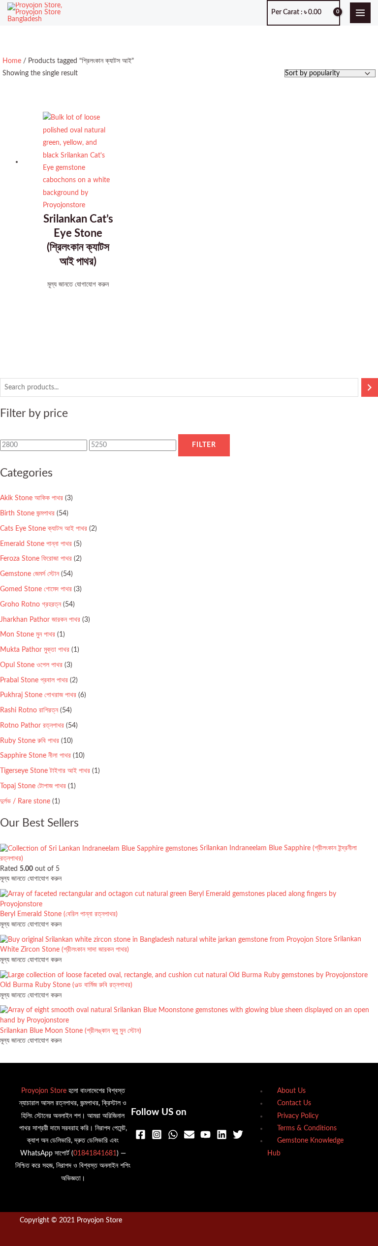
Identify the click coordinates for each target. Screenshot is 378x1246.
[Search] (369, 387)
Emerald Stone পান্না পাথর (36, 544)
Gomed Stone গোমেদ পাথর (36, 589)
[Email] (189, 1134)
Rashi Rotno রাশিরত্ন (29, 710)
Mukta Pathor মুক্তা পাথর (34, 649)
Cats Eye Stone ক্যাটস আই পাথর (43, 528)
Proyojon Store (43, 1090)
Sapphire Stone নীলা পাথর (35, 755)
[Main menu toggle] (360, 13)
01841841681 (95, 1153)
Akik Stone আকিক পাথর (31, 498)
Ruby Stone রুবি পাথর (29, 740)
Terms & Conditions (307, 1128)
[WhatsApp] (173, 1134)
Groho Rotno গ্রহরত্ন (30, 604)
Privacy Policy (297, 1116)
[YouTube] (205, 1134)
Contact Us (294, 1103)
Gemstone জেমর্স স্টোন (29, 574)
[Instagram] (157, 1134)
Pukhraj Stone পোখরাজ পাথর (38, 695)
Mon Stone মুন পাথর (27, 634)
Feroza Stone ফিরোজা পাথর (36, 558)
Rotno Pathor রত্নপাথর (32, 725)
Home (11, 61)
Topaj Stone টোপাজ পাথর (33, 786)
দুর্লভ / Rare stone (25, 801)
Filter (204, 445)
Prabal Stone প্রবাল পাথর (34, 680)
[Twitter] (238, 1134)
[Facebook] (140, 1134)
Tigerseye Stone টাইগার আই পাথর (45, 770)
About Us (291, 1090)
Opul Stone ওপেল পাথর (31, 665)
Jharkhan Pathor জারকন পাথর (40, 619)
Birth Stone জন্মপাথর (27, 513)
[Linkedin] (222, 1134)
